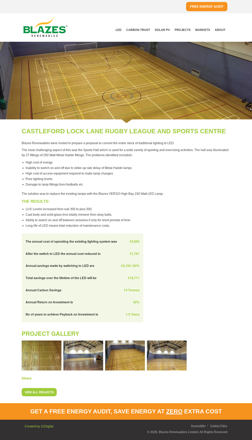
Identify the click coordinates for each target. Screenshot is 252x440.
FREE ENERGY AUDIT (206, 6)
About (220, 30)
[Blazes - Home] (45, 27)
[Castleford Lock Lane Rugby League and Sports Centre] (41, 355)
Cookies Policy (218, 425)
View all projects (39, 392)
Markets (202, 30)
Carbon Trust (138, 30)
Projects (183, 30)
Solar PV (162, 30)
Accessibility (198, 425)
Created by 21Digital (39, 426)
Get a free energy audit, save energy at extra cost (126, 411)
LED (118, 30)
